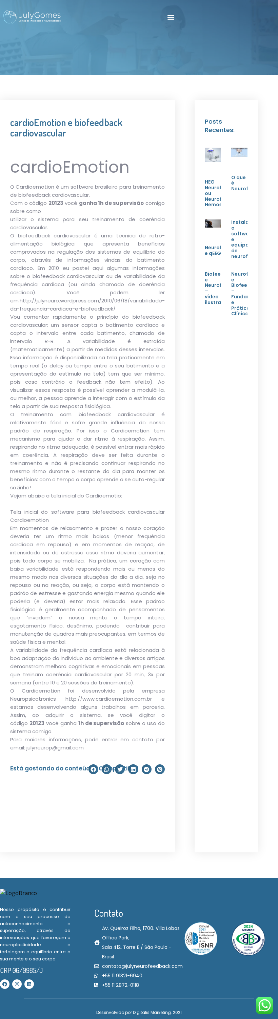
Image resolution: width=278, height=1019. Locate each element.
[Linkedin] (29, 984)
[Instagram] (17, 984)
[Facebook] (4, 984)
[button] (171, 17)
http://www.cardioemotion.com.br (108, 698)
